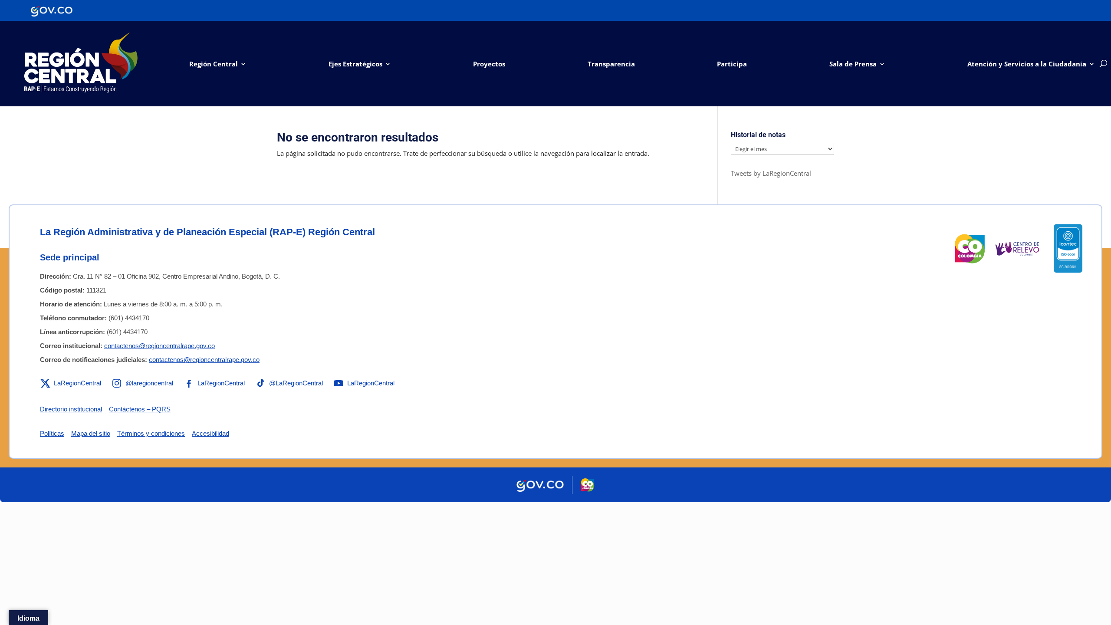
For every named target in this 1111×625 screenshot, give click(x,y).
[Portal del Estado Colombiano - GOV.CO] (51, 10)
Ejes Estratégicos (355, 63)
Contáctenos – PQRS (140, 409)
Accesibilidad (210, 433)
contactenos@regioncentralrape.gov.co (159, 345)
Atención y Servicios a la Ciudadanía (1026, 63)
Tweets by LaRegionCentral (771, 173)
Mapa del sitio (90, 433)
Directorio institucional (71, 409)
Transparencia (611, 63)
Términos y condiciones (151, 433)
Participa (732, 63)
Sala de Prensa (853, 63)
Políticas (52, 433)
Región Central (213, 63)
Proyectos (489, 63)
